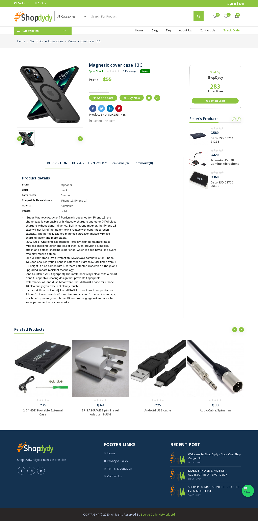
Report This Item (104, 121)
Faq (168, 30)
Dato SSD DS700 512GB (222, 139)
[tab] (57, 163)
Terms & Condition (119, 468)
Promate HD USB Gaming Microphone (225, 162)
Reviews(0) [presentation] (120, 163)
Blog (155, 30)
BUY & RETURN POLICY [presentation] (89, 163)
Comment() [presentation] (143, 163)
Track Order (232, 30)
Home (139, 30)
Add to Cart (105, 98)
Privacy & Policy (117, 461)
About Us (185, 30)
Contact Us (207, 30)
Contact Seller (216, 101)
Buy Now (134, 98)
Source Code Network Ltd (158, 514)
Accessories (55, 41)
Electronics (36, 41)
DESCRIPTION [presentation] (57, 163)
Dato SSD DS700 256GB (222, 184)
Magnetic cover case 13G (84, 41)
